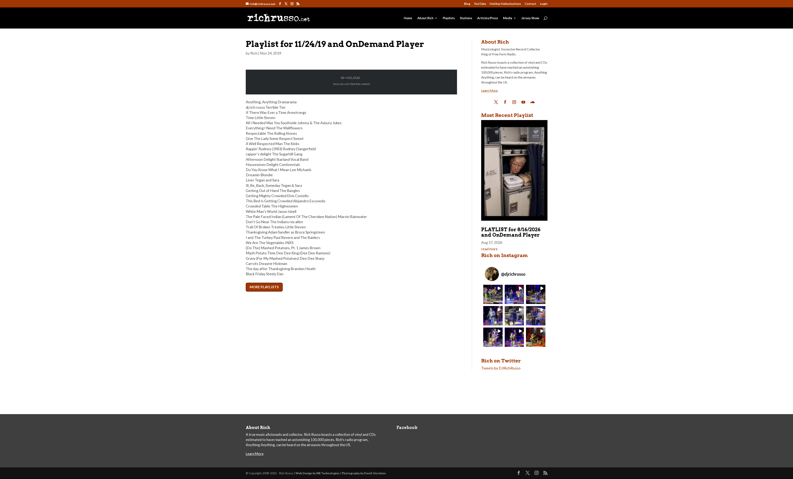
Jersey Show (530, 18)
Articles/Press (487, 18)
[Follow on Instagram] (514, 102)
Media (507, 18)
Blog (467, 3)
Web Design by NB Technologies (318, 473)
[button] (492, 294)
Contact (530, 3)
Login (543, 3)
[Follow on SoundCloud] (532, 102)
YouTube (480, 3)
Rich (254, 53)
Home (408, 18)
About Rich (425, 18)
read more (489, 249)
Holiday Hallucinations (505, 3)
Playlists (449, 18)
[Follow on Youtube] (523, 102)
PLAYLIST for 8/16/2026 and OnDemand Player (510, 232)
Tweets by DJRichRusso (500, 368)
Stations (466, 18)
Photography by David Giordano (364, 473)
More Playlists (264, 287)
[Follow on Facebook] (505, 102)
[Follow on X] (496, 102)
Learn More (489, 90)
